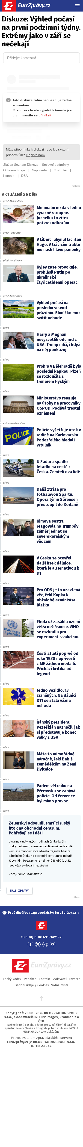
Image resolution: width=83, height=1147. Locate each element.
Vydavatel (60, 979)
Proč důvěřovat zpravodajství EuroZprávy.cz (42, 913)
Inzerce (74, 979)
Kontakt (44, 979)
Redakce (30, 979)
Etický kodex (12, 979)
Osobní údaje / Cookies (32, 985)
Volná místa (59, 985)
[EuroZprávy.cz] (30, 6)
